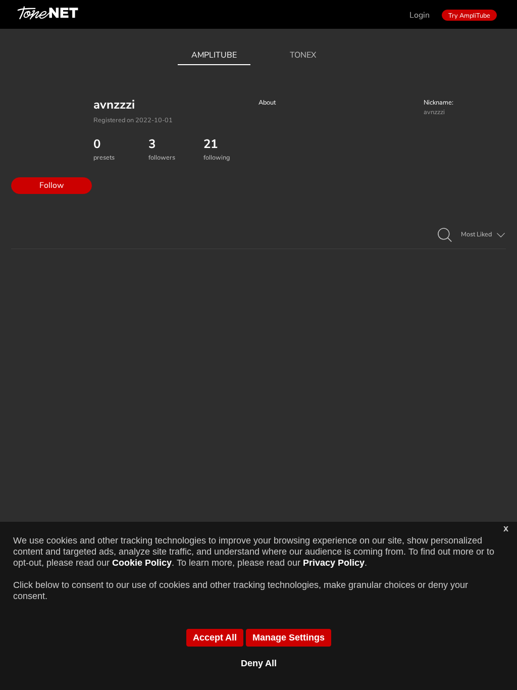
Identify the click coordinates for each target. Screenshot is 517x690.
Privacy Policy (334, 563)
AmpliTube (214, 55)
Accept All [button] (215, 637)
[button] (445, 235)
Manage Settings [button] (288, 637)
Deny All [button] (259, 663)
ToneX (303, 55)
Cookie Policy (142, 563)
